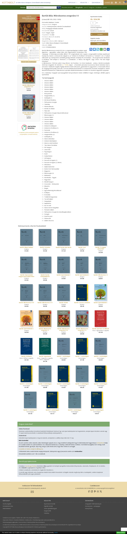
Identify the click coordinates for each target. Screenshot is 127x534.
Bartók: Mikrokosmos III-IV (26, 302)
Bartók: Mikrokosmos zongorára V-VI (29, 113)
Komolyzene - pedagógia (92, 506)
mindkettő (99, 7)
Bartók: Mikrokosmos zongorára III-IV (29, 85)
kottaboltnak (100, 443)
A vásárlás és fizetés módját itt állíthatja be (31, 449)
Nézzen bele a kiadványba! (28, 62)
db (97, 23)
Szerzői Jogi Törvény (30, 466)
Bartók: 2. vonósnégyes (100, 356)
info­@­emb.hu (35, 517)
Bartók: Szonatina (45, 247)
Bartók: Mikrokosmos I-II (101, 275)
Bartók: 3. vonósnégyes (45, 384)
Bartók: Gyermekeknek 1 (63, 275)
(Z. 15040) (65, 65)
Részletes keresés (67, 7)
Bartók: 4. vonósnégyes (82, 384)
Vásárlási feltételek (19, 520)
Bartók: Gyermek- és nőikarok (100, 328)
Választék (47, 501)
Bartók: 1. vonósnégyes (63, 356)
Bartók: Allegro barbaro (26, 247)
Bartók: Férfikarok (26, 356)
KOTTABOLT (8, 2)
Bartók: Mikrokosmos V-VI (45, 302)
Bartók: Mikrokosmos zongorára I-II (45, 329)
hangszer (92, 7)
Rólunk (11, 520)
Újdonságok (89, 501)
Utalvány (46, 513)
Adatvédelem (7, 508)
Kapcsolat (6, 501)
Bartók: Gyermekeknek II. (26, 328)
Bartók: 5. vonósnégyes (30, 410)
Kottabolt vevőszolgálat (9, 517)
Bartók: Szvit (82, 247)
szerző (86, 7)
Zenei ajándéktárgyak (50, 508)
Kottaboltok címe (8, 506)
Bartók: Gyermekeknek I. (100, 302)
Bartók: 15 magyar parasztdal (100, 248)
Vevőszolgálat (7, 504)
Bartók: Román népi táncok (63, 247)
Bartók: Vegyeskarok (45, 356)
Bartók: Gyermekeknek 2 (82, 275)
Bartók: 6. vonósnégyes (74, 410)
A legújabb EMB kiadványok (93, 504)
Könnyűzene (89, 508)
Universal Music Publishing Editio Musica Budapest (31, 522)
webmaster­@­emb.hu (49, 520)
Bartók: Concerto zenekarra (82, 302)
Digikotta (99, 43)
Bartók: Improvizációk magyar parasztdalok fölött (26, 275)
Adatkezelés (28, 520)
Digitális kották (48, 506)
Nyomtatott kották (49, 504)
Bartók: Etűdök (63, 302)
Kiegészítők (47, 511)
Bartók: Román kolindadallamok (45, 275)
